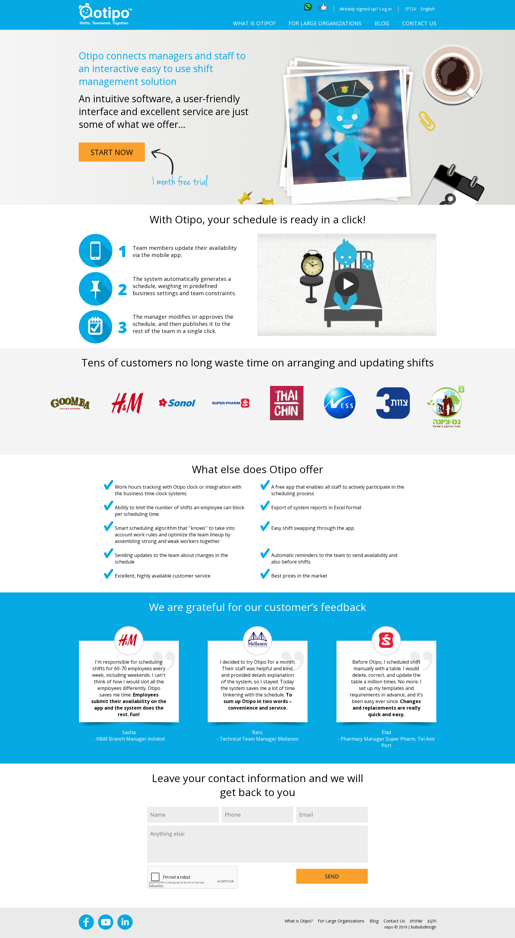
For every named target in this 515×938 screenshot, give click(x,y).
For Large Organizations (325, 23)
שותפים (416, 921)
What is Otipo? (254, 23)
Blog (382, 23)
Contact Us (419, 23)
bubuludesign (423, 927)
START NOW (112, 152)
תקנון (432, 921)
